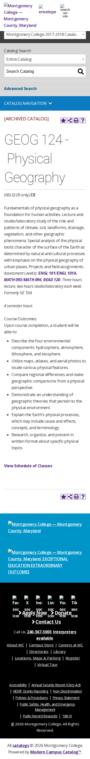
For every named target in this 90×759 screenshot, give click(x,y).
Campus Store (41, 644)
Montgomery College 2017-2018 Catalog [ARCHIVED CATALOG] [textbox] (46, 34)
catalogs (20, 745)
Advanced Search (20, 88)
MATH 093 (13, 279)
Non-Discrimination (67, 691)
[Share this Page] (69, 120)
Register (73, 657)
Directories (38, 651)
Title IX (67, 716)
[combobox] (45, 34)
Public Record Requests (40, 716)
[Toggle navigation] (65, 9)
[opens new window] (15, 598)
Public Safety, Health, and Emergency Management (47, 707)
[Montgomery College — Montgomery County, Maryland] (21, 16)
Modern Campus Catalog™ (55, 752)
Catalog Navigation (25, 103)
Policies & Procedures (32, 697)
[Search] (81, 71)
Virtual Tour (47, 664)
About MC (15, 644)
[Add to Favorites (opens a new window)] (63, 120)
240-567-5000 (39, 631)
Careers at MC (70, 644)
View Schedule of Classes (28, 466)
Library (59, 651)
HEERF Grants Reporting (30, 691)
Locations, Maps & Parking (38, 657)
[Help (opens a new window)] (83, 120)
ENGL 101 (46, 273)
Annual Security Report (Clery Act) (56, 684)
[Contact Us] (47, 9)
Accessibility (17, 684)
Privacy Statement (66, 697)
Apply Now (34, 612)
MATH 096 (33, 279)
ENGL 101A (66, 273)
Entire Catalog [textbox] (19, 59)
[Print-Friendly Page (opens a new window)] (76, 120)
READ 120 (51, 279)
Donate (63, 612)
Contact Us (48, 621)
